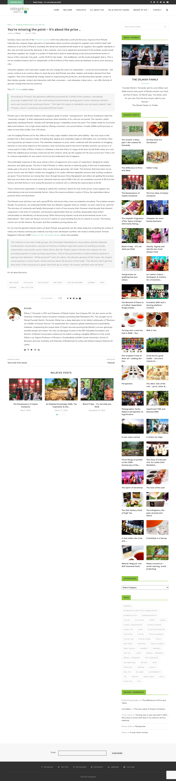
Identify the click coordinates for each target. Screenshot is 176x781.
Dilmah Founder (154, 625)
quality (152, 667)
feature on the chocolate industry (46, 235)
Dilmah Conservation (132, 625)
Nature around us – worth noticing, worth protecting (156, 566)
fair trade (57, 283)
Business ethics (130, 616)
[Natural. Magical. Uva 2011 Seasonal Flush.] (133, 552)
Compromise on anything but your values (130, 277)
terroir (134, 677)
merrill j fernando (131, 658)
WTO (139, 681)
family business (157, 644)
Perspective (127, 384)
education (128, 634)
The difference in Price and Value (132, 169)
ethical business (156, 634)
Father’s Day (152, 168)
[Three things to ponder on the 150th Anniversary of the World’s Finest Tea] (133, 448)
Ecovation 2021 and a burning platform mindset (156, 305)
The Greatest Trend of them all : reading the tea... (132, 358)
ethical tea (128, 639)
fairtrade (141, 644)
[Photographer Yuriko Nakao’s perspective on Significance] (133, 398)
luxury (138, 653)
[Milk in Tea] (157, 319)
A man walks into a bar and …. (132, 539)
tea (125, 677)
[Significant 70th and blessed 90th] (157, 398)
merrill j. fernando (154, 653)
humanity (144, 649)
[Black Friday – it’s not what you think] (97, 389)
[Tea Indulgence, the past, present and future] (157, 499)
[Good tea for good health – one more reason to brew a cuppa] (157, 345)
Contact (157, 10)
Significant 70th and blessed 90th (155, 410)
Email (53, 752)
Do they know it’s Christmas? (154, 141)
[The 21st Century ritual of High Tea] (133, 499)
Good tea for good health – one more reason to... (154, 358)
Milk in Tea (151, 330)
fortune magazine (75, 283)
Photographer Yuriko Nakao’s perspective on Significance (132, 412)
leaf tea (127, 653)
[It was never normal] (133, 426)
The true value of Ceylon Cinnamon (157, 194)
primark (12, 288)
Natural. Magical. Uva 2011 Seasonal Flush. (131, 564)
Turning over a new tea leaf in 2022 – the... (132, 331)
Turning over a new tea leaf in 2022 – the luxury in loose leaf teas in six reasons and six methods (145, 718)
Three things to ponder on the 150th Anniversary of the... (132, 462)
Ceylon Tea (139, 620)
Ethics (10, 25)
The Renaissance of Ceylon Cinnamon (131, 194)
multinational (129, 663)
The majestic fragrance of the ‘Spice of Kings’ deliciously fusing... (132, 221)
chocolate (28, 283)
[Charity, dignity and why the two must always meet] (157, 235)
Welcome (67, 10)
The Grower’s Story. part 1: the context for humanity (131, 142)
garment (91, 283)
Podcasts (81, 10)
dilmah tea (128, 630)
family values (129, 649)
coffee (152, 620)
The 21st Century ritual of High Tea (132, 511)
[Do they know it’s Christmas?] (157, 129)
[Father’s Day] (157, 157)
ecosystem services (156, 630)
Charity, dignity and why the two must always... (51, 2)
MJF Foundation (151, 658)
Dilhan (18, 33)
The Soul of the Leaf (155, 488)
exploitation (43, 283)
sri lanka (140, 672)
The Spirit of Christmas (132, 488)
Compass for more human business (154, 219)
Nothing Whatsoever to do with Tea (30, 25)
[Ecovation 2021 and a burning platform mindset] (157, 291)
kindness (157, 649)
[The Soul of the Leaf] (157, 476)
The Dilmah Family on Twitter (145, 105)
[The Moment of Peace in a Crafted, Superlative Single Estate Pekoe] (133, 291)
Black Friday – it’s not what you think (131, 247)
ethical (140, 634)
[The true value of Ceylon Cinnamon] (157, 182)
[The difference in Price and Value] (133, 157)
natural (144, 663)
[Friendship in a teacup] (157, 527)
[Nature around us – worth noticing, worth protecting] (157, 552)
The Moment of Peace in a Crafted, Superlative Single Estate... (133, 305)
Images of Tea (140, 10)
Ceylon (126, 620)
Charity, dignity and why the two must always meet (155, 249)
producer (127, 667)
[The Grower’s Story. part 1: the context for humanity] (133, 129)
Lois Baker (126, 709)
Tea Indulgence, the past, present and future (155, 513)
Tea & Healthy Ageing (118, 10)
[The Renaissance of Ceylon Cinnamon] (25, 389)
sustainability (154, 672)
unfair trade (148, 677)
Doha (140, 630)
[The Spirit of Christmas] (133, 476)
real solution (27, 288)
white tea (127, 681)
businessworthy (149, 616)
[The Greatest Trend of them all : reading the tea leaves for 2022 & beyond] (133, 345)
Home (56, 10)
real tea (127, 672)
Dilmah (163, 620)
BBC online (14, 283)
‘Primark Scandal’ (42, 39)
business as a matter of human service (140, 611)
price (102, 283)
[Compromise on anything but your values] (133, 263)
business (127, 606)
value (161, 677)
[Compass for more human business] (157, 207)
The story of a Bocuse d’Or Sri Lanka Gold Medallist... (156, 462)
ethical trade (144, 639)
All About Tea (97, 10)
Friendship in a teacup (156, 538)
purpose (140, 667)
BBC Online (17, 89)
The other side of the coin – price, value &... (156, 385)
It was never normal (131, 437)
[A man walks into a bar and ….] (133, 527)
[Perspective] (133, 373)
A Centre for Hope (154, 437)
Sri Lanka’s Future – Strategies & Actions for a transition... (156, 277)
